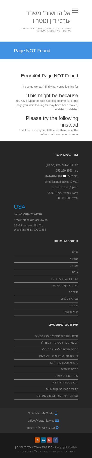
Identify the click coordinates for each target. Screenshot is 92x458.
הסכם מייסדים (69, 369)
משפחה (73, 292)
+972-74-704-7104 (41, 413)
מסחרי (74, 258)
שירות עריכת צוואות (66, 375)
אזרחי (74, 272)
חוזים (75, 252)
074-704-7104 (64, 165)
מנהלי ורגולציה (69, 298)
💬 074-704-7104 (55, 176)
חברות (74, 265)
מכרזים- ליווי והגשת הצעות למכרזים (57, 395)
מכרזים (74, 305)
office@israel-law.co (57, 181)
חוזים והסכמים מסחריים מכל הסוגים (56, 336)
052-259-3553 (64, 170)
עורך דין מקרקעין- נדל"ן (64, 278)
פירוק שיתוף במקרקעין (65, 285)
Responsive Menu (75, 10)
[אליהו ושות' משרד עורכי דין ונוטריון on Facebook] (55, 440)
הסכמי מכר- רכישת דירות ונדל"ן (59, 342)
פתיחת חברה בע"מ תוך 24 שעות (58, 356)
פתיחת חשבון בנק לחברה (63, 362)
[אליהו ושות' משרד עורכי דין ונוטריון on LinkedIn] (43, 440)
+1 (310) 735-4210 (30, 214)
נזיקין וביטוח (71, 312)
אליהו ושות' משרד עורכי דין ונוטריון (48, 17)
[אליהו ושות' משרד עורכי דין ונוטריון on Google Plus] (49, 440)
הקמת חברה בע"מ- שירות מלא (60, 349)
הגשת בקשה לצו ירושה (65, 382)
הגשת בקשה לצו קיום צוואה (62, 389)
